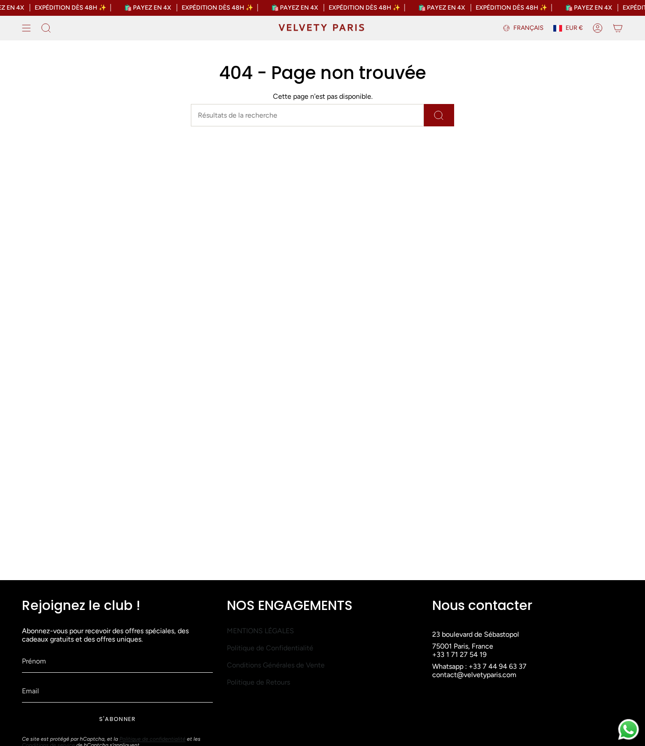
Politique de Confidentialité (270, 648)
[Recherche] (439, 115)
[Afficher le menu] (26, 28)
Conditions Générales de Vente (276, 665)
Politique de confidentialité (152, 739)
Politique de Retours (258, 682)
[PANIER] (618, 28)
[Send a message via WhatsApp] (628, 729)
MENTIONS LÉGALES (260, 631)
